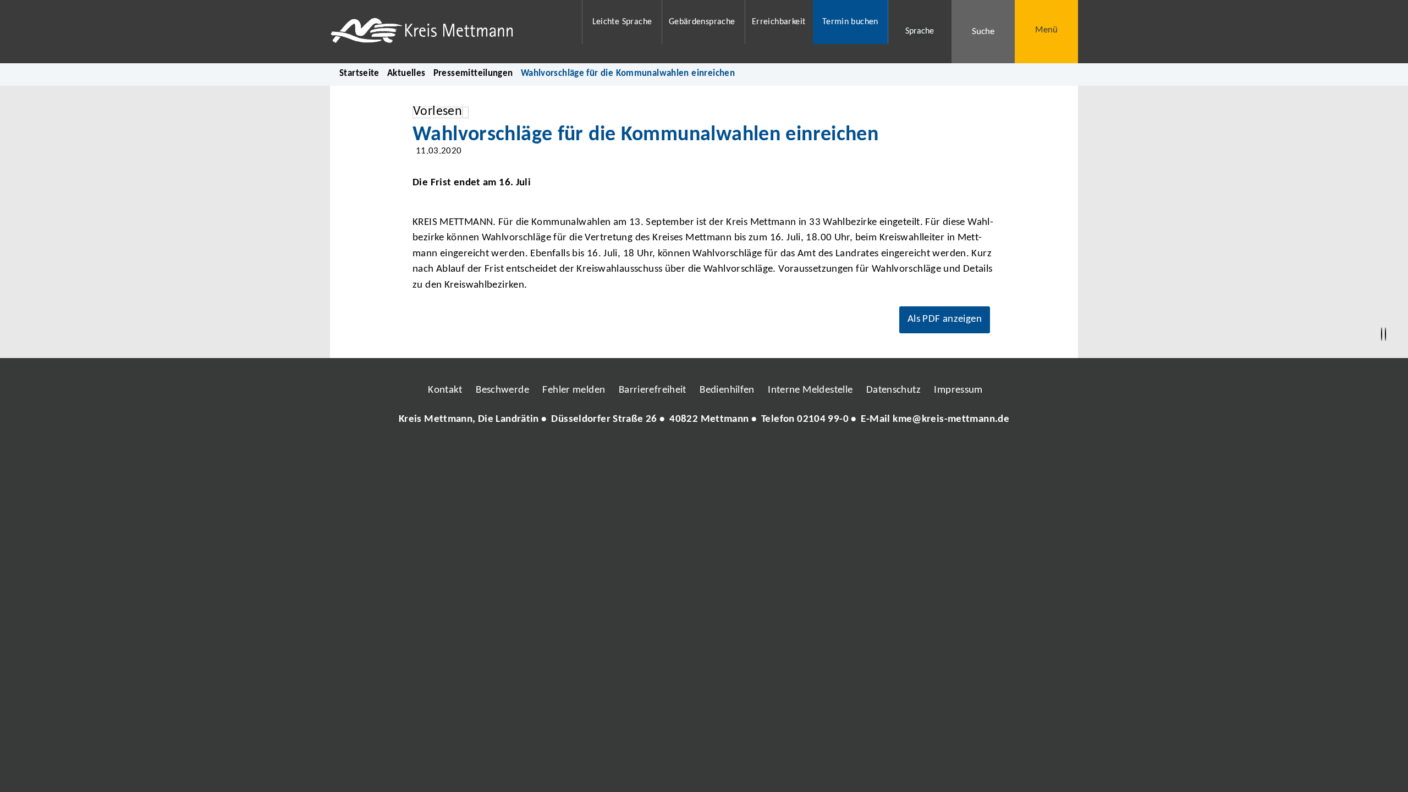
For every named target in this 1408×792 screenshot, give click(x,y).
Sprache (919, 31)
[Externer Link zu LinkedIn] (703, 453)
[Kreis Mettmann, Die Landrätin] (704, 420)
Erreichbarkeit (778, 22)
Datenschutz (893, 390)
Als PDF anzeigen (945, 319)
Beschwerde (502, 390)
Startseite (359, 73)
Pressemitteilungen (473, 73)
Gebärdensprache (702, 22)
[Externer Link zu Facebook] (629, 453)
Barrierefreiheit (652, 390)
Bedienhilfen (727, 390)
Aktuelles (406, 73)
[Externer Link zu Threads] (678, 453)
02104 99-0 (823, 419)
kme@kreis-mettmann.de (951, 419)
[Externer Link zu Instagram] (653, 453)
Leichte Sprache (622, 22)
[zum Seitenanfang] (1385, 334)
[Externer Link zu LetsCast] (777, 453)
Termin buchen (850, 22)
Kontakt (445, 390)
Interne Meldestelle (810, 390)
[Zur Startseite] (449, 31)
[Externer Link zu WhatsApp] (752, 453)
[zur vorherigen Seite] (1381, 334)
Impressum (958, 390)
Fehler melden (573, 390)
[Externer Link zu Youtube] (728, 453)
